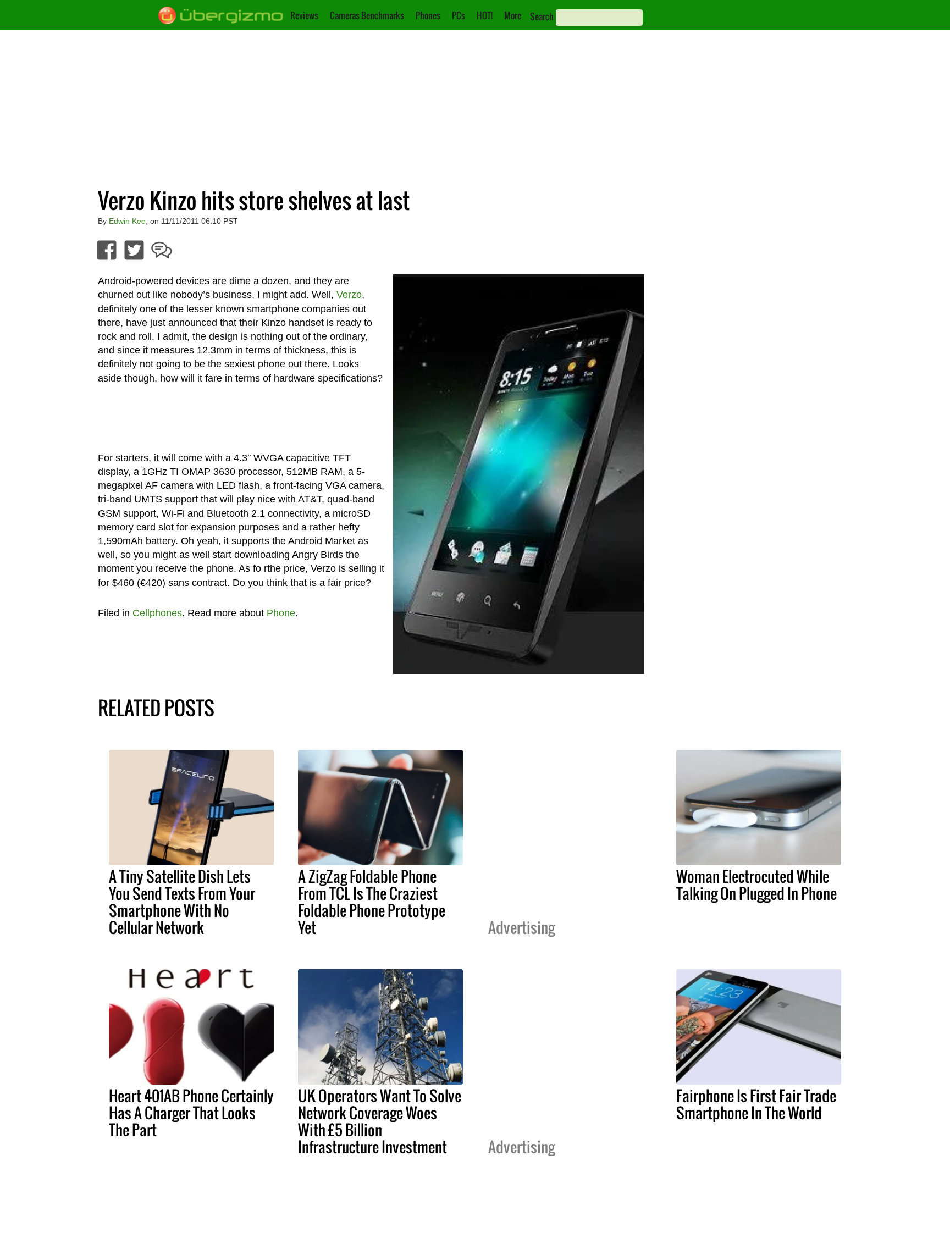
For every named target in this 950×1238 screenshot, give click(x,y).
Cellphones (157, 612)
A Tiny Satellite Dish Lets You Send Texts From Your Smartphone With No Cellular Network (182, 901)
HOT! (485, 15)
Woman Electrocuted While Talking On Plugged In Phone (756, 884)
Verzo (349, 294)
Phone (281, 612)
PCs (458, 15)
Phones (428, 15)
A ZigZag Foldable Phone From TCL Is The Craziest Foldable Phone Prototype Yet (371, 901)
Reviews (304, 15)
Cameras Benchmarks (367, 15)
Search (542, 16)
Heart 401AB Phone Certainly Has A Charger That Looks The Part (191, 1113)
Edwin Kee (127, 221)
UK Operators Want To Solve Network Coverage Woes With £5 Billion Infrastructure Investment (379, 1121)
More (512, 15)
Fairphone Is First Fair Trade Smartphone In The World (756, 1104)
